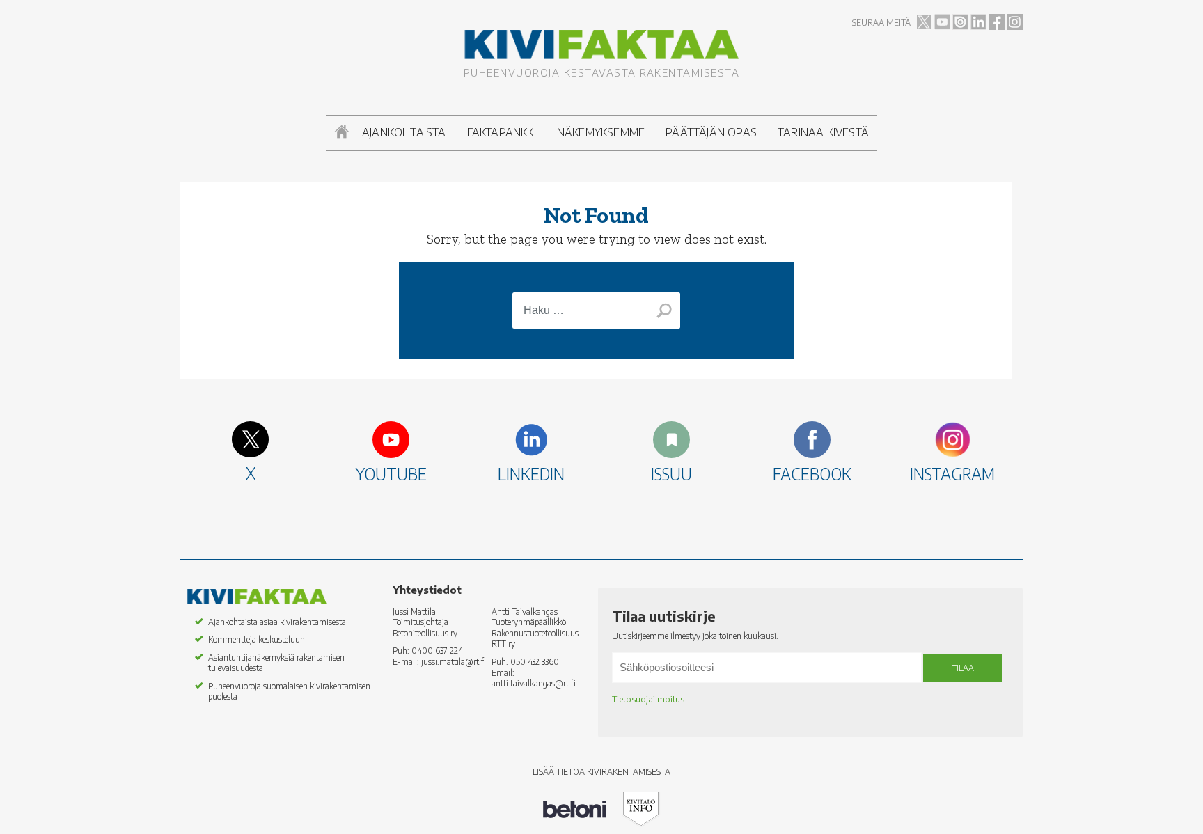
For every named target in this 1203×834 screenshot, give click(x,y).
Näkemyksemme (601, 132)
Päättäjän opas (711, 132)
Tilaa (963, 668)
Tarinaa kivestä (823, 132)
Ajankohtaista (404, 132)
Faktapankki (501, 132)
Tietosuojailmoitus (648, 699)
